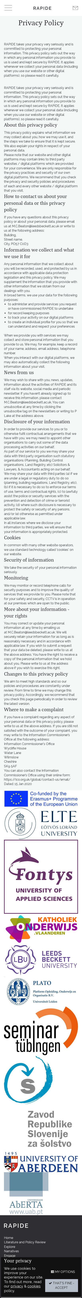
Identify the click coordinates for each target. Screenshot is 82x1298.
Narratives (11, 1251)
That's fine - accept (63, 1285)
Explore (9, 1247)
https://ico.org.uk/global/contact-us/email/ (37, 779)
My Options (64, 1272)
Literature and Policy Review (25, 1242)
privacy (17, 1286)
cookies (34, 1286)
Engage (9, 1256)
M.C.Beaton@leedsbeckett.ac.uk (35, 226)
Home (8, 1238)
